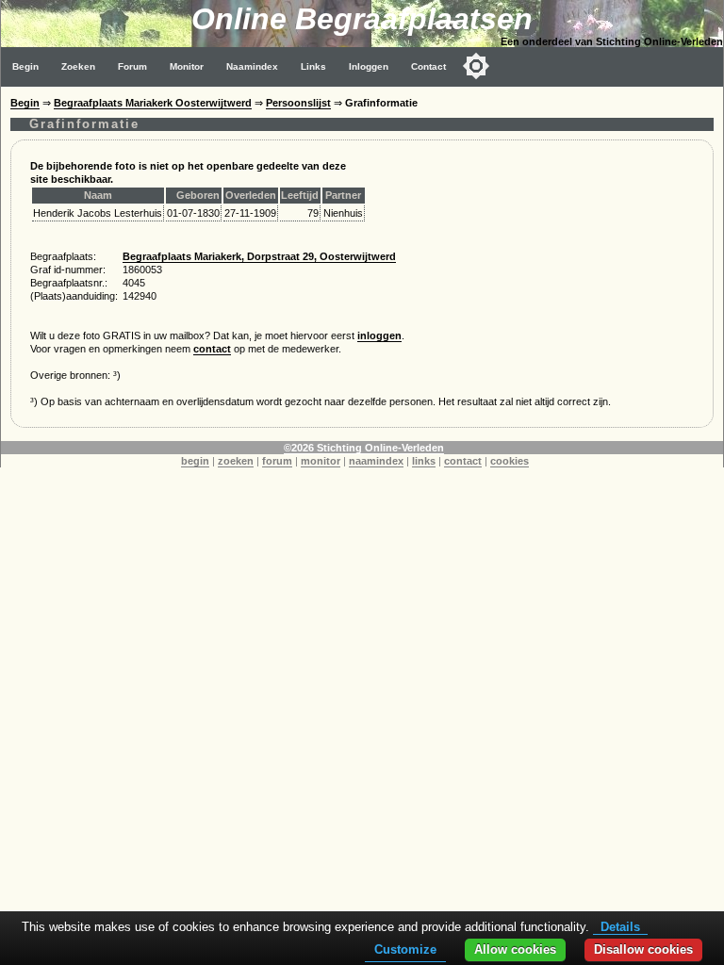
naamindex (376, 460)
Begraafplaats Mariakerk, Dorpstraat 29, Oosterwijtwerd (259, 256)
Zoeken (78, 66)
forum (277, 460)
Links (313, 66)
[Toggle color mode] (476, 66)
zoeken (236, 460)
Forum (132, 66)
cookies (509, 460)
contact (212, 348)
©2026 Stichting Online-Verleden (364, 447)
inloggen (379, 335)
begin (195, 460)
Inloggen (368, 66)
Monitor (187, 66)
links (424, 460)
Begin (25, 66)
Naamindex (252, 66)
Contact (428, 66)
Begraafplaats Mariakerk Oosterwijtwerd (153, 102)
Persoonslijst (298, 102)
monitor (320, 460)
